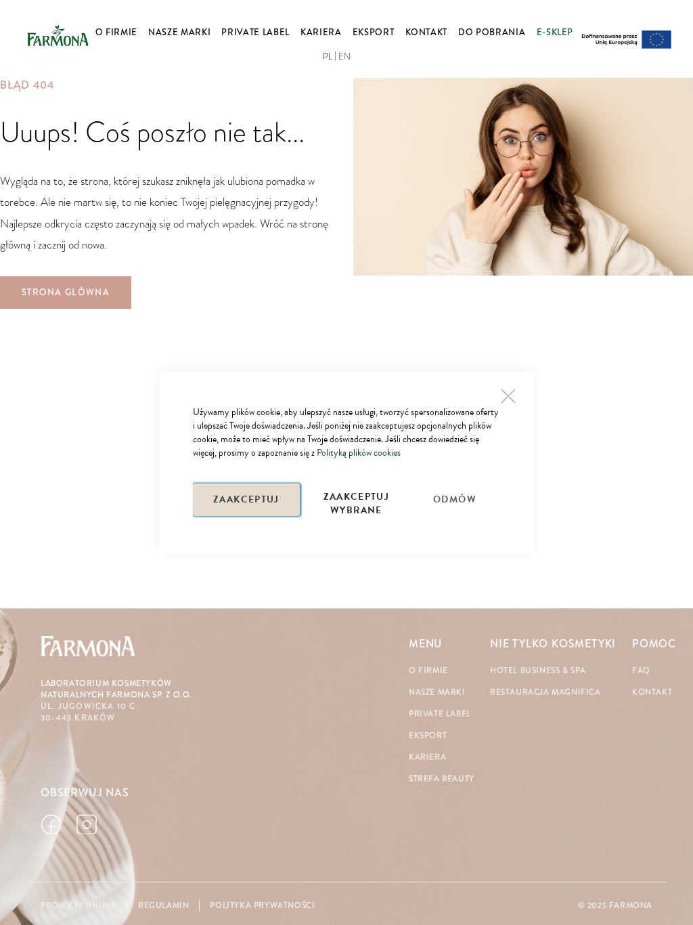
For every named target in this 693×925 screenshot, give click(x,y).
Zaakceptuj (246, 499)
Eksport (428, 735)
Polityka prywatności (262, 905)
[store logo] (58, 36)
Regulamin (163, 905)
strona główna (66, 292)
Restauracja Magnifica (545, 692)
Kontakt (652, 692)
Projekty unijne (79, 905)
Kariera (427, 757)
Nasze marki (437, 692)
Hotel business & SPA (538, 670)
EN (344, 57)
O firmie (428, 670)
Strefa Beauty (441, 779)
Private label (440, 714)
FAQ (641, 670)
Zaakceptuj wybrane (356, 503)
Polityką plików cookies (359, 453)
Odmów (454, 499)
